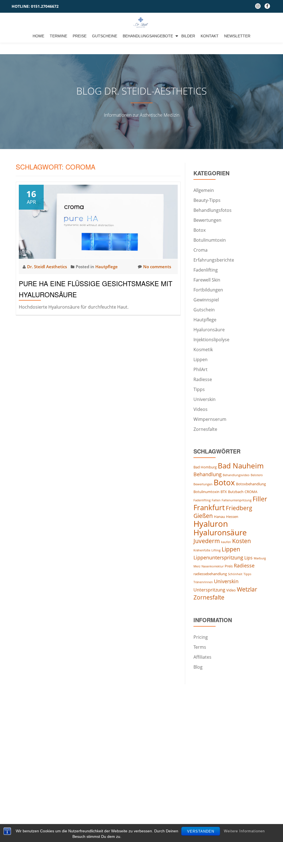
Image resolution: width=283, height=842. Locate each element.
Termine (58, 36)
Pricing (200, 637)
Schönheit (235, 574)
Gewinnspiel (206, 300)
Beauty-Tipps (207, 200)
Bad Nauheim (241, 466)
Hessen (232, 516)
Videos (200, 409)
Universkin (204, 399)
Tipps (199, 389)
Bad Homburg (205, 467)
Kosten (241, 541)
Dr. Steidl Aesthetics (47, 266)
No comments (157, 266)
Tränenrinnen (203, 582)
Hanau (219, 516)
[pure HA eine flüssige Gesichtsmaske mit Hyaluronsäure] (98, 221)
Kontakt (210, 36)
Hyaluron (210, 523)
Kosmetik (203, 349)
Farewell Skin (206, 280)
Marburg (260, 558)
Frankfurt (209, 507)
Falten (216, 500)
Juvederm (206, 541)
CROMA (251, 491)
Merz (196, 566)
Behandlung (207, 474)
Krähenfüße (201, 550)
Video (231, 590)
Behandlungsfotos (212, 210)
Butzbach (235, 491)
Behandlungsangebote (148, 36)
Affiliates (202, 657)
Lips (248, 558)
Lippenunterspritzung (218, 557)
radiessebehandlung (210, 573)
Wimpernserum (209, 419)
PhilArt (200, 369)
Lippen (200, 359)
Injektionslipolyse (211, 340)
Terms (199, 647)
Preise (80, 36)
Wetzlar (247, 589)
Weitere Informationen (244, 831)
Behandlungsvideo (236, 475)
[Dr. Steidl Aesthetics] (141, 22)
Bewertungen (207, 220)
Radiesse (202, 379)
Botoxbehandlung (251, 483)
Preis (229, 566)
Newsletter (237, 36)
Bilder (188, 36)
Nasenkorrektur (212, 566)
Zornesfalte (205, 429)
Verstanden (200, 831)
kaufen (226, 542)
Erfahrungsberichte (213, 260)
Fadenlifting (205, 270)
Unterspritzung (209, 590)
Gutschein (204, 310)
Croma (200, 250)
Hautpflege (106, 266)
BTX (224, 491)
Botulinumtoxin (209, 240)
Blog (198, 667)
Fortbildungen (208, 290)
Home (38, 36)
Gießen (203, 516)
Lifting (216, 550)
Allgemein (203, 190)
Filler (260, 498)
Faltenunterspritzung (236, 500)
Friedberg (239, 508)
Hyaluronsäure (209, 330)
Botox (199, 230)
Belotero (257, 475)
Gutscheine (104, 36)
